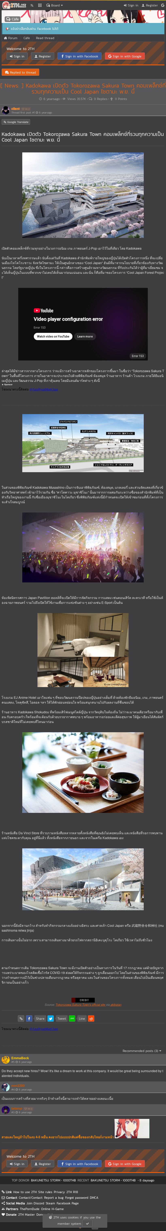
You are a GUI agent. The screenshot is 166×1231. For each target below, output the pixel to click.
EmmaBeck (20, 1058)
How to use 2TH (25, 1191)
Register (151, 5)
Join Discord (35, 1203)
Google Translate (17, 122)
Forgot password (76, 1197)
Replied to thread (22, 72)
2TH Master (26, 1214)
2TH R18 (72, 1191)
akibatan (115, 1005)
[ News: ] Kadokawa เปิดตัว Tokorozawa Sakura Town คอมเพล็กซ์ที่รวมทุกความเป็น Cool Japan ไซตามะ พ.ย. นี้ (83, 88)
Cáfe (14, 19)
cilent (15, 108)
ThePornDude (29, 1208)
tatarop (16, 1108)
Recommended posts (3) (141, 1050)
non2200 (18, 1085)
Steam (50, 1203)
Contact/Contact (31, 1197)
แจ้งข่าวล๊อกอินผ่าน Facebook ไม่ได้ (34, 28)
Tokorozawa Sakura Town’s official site (81, 1005)
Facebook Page (68, 1203)
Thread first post (31, 113)
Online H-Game (52, 1208)
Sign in (132, 5)
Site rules (45, 1191)
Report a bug (54, 1197)
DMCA (94, 1197)
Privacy (59, 1191)
